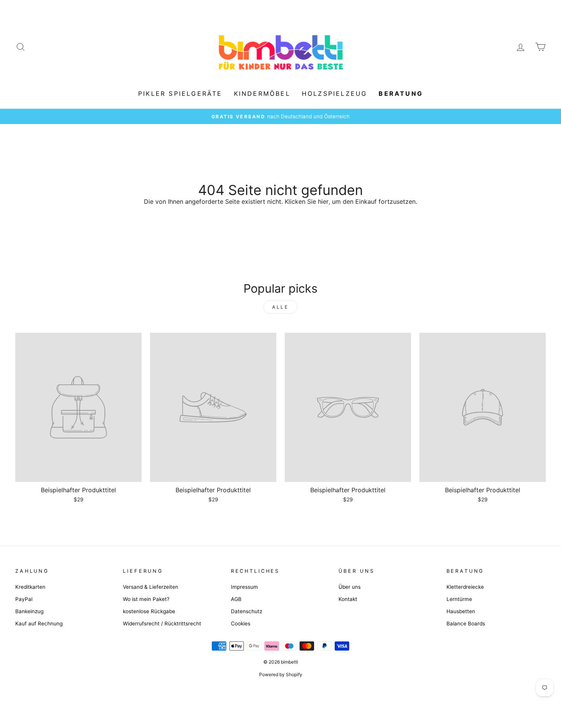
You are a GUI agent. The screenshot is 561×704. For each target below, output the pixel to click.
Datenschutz (246, 611)
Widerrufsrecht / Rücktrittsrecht (162, 623)
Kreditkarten (30, 587)
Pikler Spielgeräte (180, 93)
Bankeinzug (29, 611)
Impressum (244, 587)
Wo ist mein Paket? (146, 599)
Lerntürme (459, 599)
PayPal (23, 599)
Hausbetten (461, 611)
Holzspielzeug (335, 93)
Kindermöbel (262, 93)
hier (323, 201)
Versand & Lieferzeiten (150, 587)
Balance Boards (466, 623)
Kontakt (348, 599)
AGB (236, 599)
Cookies (240, 623)
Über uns (350, 587)
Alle (280, 307)
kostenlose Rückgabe (149, 611)
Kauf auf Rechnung (39, 623)
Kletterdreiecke (465, 587)
